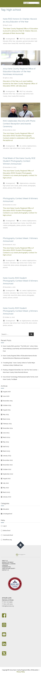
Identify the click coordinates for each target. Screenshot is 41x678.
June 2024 (6, 433)
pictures (28, 148)
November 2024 (8, 428)
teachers (28, 43)
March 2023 (6, 451)
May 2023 (6, 442)
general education (28, 41)
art (20, 146)
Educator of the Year (9, 41)
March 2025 (6, 419)
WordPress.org (7, 539)
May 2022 (6, 487)
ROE (14, 188)
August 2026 (7, 391)
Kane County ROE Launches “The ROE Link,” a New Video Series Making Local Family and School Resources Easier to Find (20, 348)
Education (6, 509)
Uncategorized (10, 39)
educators (19, 41)
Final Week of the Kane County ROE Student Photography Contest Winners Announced (19, 161)
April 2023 (6, 446)
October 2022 (7, 469)
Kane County (21, 148)
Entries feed (6, 530)
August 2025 (6, 410)
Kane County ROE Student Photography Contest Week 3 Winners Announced (20, 311)
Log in (5, 526)
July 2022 (6, 483)
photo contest (23, 185)
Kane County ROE (13, 43)
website (5, 228)
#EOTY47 (22, 39)
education (34, 39)
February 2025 (7, 423)
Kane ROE (22, 43)
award (28, 39)
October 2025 (7, 405)
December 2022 (8, 460)
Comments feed (8, 535)
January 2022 (7, 497)
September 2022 (8, 474)
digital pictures (31, 146)
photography (32, 185)
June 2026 (6, 396)
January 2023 (7, 455)
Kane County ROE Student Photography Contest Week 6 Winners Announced (20, 281)
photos (5, 188)
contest (24, 146)
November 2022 (8, 465)
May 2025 (6, 414)
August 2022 (7, 478)
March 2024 (6, 437)
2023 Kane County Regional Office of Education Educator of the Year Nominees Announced (19, 71)
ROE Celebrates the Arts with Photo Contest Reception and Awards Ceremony (19, 124)
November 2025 (8, 401)
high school (26, 94)
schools (19, 188)
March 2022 (6, 492)
